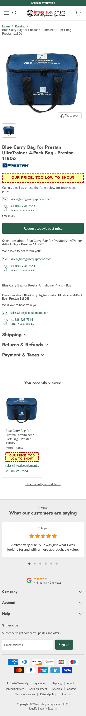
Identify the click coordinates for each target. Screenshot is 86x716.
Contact (71, 689)
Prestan (20, 26)
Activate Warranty (17, 683)
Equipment (40, 683)
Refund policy (48, 694)
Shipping (57, 683)
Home (6, 26)
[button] (29, 564)
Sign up (64, 644)
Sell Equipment (38, 689)
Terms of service (25, 694)
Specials (57, 689)
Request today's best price (43, 228)
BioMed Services (14, 689)
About (70, 683)
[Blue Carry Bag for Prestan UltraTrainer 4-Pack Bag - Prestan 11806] (22, 409)
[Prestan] (15, 167)
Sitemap (66, 694)
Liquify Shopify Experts (43, 708)
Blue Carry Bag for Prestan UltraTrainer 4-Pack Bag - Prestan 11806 (20, 437)
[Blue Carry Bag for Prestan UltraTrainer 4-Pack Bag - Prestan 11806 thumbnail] (9, 130)
